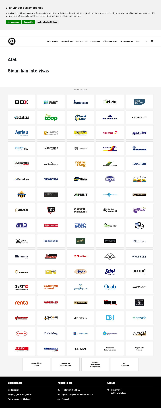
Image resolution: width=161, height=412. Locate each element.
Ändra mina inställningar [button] (47, 22)
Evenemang (95, 41)
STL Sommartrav (126, 41)
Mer (137, 41)
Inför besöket (52, 41)
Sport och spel (67, 41)
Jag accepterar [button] (14, 22)
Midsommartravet (110, 41)
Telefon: (70, 390)
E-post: (77, 395)
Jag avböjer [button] (28, 22)
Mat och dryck (82, 41)
